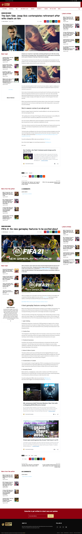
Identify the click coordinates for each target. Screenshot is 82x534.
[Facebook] (71, 1)
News (6, 13)
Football (3, 13)
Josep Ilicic (30, 172)
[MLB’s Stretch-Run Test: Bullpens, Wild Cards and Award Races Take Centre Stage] (16, 194)
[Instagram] (72, 1)
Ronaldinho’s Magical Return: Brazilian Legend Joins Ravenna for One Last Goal (8, 73)
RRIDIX (24, 532)
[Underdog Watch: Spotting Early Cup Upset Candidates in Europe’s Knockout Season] (16, 59)
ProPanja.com (48, 142)
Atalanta (26, 172)
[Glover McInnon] (10, 92)
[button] (79, 8)
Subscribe (51, 516)
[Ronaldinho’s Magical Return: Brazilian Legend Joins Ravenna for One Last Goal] (16, 73)
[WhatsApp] (50, 21)
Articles (9, 13)
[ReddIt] (59, 21)
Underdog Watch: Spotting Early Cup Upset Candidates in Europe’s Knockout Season (8, 59)
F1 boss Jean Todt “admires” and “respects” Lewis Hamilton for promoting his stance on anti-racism (31, 183)
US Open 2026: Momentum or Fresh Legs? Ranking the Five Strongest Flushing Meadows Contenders (8, 209)
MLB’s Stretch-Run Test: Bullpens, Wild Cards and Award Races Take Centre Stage (8, 194)
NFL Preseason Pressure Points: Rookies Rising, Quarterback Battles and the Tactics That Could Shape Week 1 (8, 201)
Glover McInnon (5, 21)
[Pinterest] (45, 21)
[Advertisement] (59, 4)
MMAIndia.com (47, 139)
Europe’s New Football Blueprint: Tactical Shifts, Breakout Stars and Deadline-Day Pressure (8, 66)
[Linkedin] (56, 21)
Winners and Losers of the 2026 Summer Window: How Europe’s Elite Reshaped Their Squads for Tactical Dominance (8, 81)
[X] (74, 1)
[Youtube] (76, 1)
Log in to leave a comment (27, 193)
